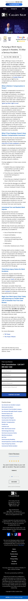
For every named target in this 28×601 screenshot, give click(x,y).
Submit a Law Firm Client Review (14, 486)
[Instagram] (19, 534)
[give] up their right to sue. (10, 103)
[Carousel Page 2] (12, 477)
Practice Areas (6, 402)
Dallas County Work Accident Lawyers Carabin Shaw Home (14, 15)
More (23, 9)
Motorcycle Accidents (7, 407)
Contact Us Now (14, 394)
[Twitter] (12, 534)
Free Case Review (7, 362)
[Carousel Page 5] (18, 477)
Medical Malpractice (7, 415)
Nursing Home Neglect (8, 418)
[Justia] (15, 534)
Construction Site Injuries (9, 420)
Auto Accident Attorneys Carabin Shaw (12, 527)
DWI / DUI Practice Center (8, 428)
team (12, 279)
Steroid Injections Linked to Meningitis (12, 441)
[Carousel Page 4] (16, 477)
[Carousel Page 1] (10, 477)
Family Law (5, 424)
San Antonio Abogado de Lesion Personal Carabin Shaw (14, 529)
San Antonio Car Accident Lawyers (11, 405)
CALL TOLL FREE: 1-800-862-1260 (11, 57)
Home (4, 9)
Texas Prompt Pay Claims (8, 444)
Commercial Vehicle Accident (9, 446)
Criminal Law (5, 426)
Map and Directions (14, 509)
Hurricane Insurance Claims (9, 433)
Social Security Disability (8, 439)
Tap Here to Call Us (14, 4)
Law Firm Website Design (14, 597)
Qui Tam (4, 437)
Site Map (14, 561)
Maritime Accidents (7, 435)
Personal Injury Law (7, 413)
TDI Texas (7, 334)
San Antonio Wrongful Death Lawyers (12, 411)
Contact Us (14, 9)
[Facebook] (8, 534)
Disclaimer (14, 556)
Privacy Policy (14, 559)
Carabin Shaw (17, 77)
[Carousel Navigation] (14, 476)
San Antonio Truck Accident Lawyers (11, 409)
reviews (7, 291)
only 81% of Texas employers (10, 143)
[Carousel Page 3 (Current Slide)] (14, 477)
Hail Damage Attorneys (8, 431)
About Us (14, 551)
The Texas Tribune (10, 336)
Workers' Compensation (8, 422)
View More (14, 481)
